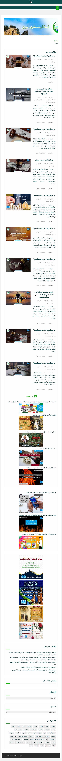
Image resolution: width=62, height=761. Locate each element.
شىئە (11, 736)
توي (45, 733)
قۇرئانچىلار (46, 742)
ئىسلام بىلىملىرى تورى (29, 33)
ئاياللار (41, 726)
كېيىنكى (28, 396)
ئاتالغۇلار (53, 726)
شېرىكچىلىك (52, 739)
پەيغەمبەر (47, 745)
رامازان (53, 736)
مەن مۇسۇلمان (20, 742)
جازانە (39, 733)
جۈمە (34, 733)
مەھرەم (12, 742)
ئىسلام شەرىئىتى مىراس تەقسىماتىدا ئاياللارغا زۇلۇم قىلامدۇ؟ (44, 91)
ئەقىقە (53, 729)
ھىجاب (36, 745)
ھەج (31, 745)
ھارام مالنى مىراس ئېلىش (44, 160)
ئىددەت (36, 726)
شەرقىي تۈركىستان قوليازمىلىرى (38, 739)
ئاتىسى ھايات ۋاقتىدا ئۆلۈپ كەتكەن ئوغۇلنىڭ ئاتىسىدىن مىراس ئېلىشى (44, 294)
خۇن (23, 733)
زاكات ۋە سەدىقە (23, 736)
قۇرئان (53, 742)
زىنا (16, 736)
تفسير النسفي (51, 733)
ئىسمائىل (29, 726)
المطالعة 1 (33, 729)
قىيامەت (25, 739)
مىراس (49, 82)
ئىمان (18, 726)
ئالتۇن (46, 726)
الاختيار (40, 729)
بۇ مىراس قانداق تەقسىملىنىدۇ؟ (44, 56)
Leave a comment (40, 122)
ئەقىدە (13, 726)
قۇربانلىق (39, 742)
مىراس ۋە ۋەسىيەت (50, 135)
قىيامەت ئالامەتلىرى (16, 739)
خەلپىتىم (18, 733)
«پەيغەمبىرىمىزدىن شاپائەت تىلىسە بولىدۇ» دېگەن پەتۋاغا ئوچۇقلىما (38, 667)
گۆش (41, 745)
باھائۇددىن (25, 729)
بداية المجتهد (18, 729)
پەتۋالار (38, 59)
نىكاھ (54, 745)
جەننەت (29, 733)
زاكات (31, 736)
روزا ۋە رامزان (39, 736)
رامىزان (47, 736)
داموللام (12, 733)
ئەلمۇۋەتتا (47, 729)
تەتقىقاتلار (48, 102)
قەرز (33, 742)
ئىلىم (23, 726)
